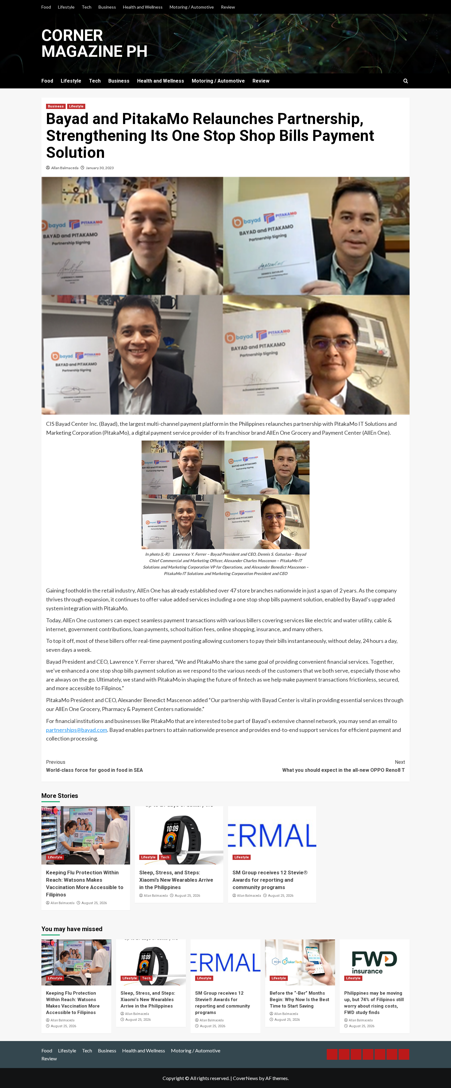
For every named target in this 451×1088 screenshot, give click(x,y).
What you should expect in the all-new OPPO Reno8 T (343, 766)
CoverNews (245, 1078)
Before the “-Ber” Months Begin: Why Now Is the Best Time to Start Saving (299, 999)
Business (107, 7)
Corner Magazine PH (94, 43)
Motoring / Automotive (192, 7)
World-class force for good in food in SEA (94, 766)
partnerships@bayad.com (76, 729)
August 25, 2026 (94, 903)
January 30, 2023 (100, 167)
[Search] (406, 81)
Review (228, 7)
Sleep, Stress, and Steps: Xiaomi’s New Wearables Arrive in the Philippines (176, 879)
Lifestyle (66, 7)
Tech (86, 7)
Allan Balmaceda (65, 167)
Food (46, 7)
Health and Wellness (143, 7)
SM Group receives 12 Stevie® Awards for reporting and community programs (270, 879)
